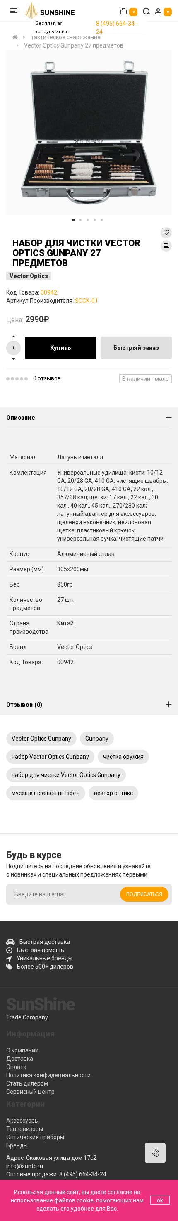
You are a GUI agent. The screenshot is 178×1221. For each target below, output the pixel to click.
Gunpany (96, 738)
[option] (89, 132)
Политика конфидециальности (48, 1075)
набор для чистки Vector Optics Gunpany (66, 775)
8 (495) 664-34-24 (116, 27)
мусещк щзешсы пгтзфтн (46, 793)
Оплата (16, 1067)
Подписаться (144, 894)
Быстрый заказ (136, 347)
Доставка (19, 1058)
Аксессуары (22, 1120)
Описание (20, 417)
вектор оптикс (113, 793)
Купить (60, 347)
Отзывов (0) (24, 704)
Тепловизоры (24, 1129)
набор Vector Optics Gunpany (50, 756)
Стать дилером (27, 1083)
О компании (22, 1050)
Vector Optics (29, 276)
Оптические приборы (35, 1137)
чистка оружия (123, 756)
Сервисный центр (30, 1091)
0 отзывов (47, 378)
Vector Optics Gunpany (41, 738)
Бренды (17, 1145)
